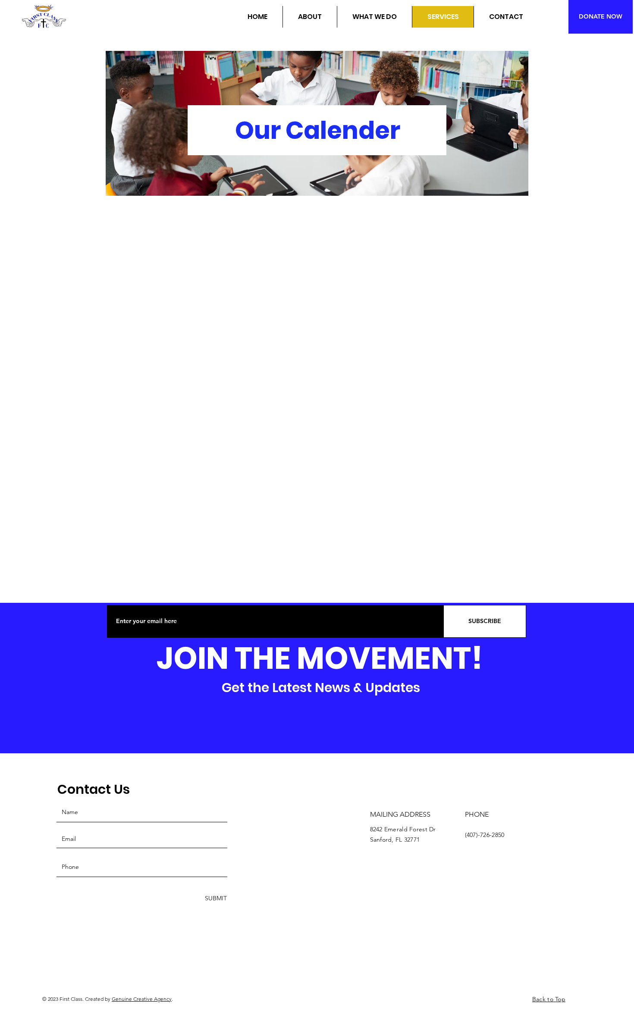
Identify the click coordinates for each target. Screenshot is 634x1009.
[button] (309, 17)
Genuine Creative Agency (142, 999)
